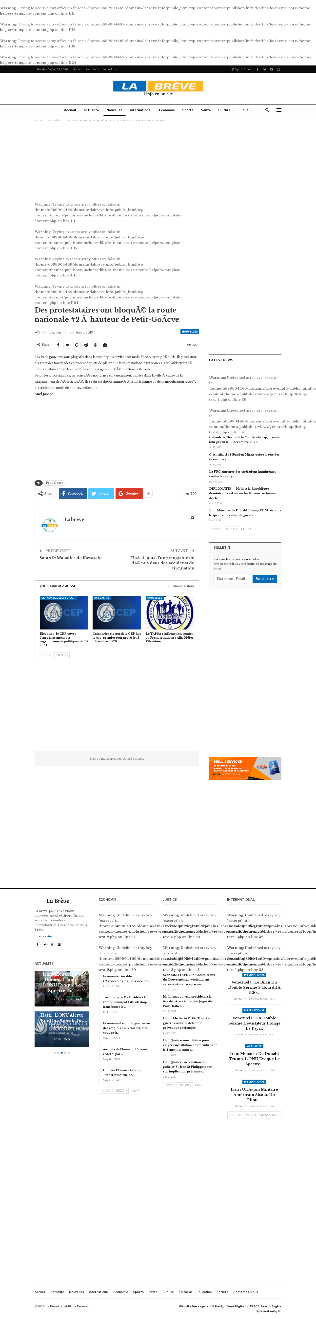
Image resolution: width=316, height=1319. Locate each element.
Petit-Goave (54, 482)
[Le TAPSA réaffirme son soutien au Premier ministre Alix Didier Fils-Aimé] (170, 612)
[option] (62, 1011)
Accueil (78, 69)
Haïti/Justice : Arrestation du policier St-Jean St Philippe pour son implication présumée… (187, 1066)
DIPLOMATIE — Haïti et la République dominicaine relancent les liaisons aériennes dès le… (242, 493)
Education (204, 1292)
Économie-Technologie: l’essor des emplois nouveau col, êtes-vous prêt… (126, 1028)
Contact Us (109, 69)
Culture (224, 110)
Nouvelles (114, 110)
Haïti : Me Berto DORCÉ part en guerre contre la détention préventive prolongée (187, 1023)
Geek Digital (235, 1306)
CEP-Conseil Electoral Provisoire (59, 597)
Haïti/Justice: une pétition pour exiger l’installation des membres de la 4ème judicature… (190, 1045)
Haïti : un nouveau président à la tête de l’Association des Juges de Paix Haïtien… (187, 1001)
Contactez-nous (245, 1292)
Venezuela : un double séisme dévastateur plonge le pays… (254, 1023)
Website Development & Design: (202, 1306)
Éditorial (185, 1292)
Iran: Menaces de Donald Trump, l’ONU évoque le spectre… (254, 1058)
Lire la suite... (44, 936)
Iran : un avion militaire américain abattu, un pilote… (254, 1094)
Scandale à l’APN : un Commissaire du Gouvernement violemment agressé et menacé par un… (189, 979)
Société (222, 1292)
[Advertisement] (158, 159)
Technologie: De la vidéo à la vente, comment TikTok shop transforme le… (125, 1002)
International (141, 110)
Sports (188, 110)
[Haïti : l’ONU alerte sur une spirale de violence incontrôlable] (62, 1029)
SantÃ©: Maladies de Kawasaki (71, 557)
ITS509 (254, 1306)
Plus (245, 110)
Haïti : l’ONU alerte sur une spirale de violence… (61, 1021)
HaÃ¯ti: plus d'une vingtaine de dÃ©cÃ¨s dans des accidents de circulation (162, 562)
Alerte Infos (92, 69)
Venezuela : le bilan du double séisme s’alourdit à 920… (254, 987)
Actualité (91, 110)
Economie (167, 110)
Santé (206, 110)
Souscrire (265, 579)
